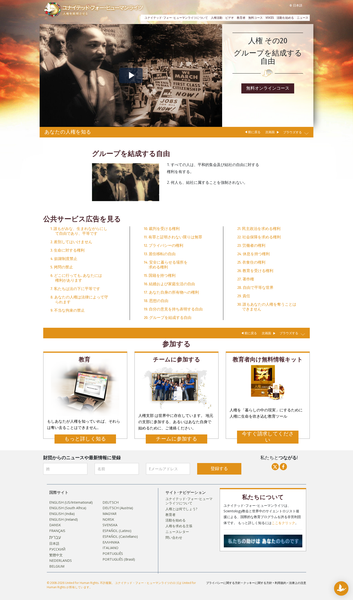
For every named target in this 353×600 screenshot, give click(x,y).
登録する (219, 468)
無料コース (255, 17)
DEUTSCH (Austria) (118, 508)
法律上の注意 (297, 583)
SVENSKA (110, 525)
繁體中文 (56, 555)
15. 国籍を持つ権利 (160, 275)
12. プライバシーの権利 (163, 245)
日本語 (54, 543)
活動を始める (285, 17)
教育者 (241, 17)
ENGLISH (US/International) (71, 502)
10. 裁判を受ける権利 (162, 228)
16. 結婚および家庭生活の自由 (169, 284)
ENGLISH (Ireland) (63, 519)
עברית (55, 537)
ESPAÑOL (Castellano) (120, 536)
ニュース (302, 17)
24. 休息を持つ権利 (253, 254)
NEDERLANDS (60, 560)
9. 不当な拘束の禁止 (67, 310)
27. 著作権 (245, 279)
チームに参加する (176, 439)
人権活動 (216, 17)
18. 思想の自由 (156, 300)
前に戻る (254, 132)
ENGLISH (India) (62, 514)
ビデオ (229, 17)
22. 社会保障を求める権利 (259, 237)
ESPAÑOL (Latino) (117, 531)
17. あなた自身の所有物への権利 (171, 292)
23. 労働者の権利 (251, 245)
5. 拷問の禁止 (61, 267)
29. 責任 (243, 296)
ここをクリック (283, 523)
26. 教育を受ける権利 (255, 270)
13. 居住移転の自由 (160, 254)
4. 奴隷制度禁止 (63, 258)
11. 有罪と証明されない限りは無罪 (173, 237)
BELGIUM (56, 566)
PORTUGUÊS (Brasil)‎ (119, 559)
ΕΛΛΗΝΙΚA (111, 542)
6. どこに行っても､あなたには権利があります (76, 278)
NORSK (108, 519)
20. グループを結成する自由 (167, 317)
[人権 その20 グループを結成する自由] (125, 182)
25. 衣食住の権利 (251, 262)
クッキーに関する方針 (257, 583)
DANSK (55, 525)
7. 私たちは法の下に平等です (75, 288)
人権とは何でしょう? (181, 509)
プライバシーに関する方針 (223, 583)
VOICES (270, 17)
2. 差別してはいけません (71, 242)
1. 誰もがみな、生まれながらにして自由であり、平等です (78, 231)
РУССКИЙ (57, 549)
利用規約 (280, 583)
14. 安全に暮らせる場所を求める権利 (166, 264)
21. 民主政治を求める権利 (258, 228)
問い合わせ (173, 537)
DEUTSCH (111, 502)
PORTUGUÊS (113, 553)
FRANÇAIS (57, 531)
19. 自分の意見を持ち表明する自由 (173, 309)
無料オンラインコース (267, 88)
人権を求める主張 (178, 526)
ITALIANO (110, 548)
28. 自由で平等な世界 (255, 287)
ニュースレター (177, 532)
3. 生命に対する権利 (67, 250)
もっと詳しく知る (85, 439)
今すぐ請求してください (268, 437)
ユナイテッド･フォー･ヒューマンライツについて (176, 17)
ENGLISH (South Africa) (67, 508)
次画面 (270, 132)
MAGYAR (109, 514)
